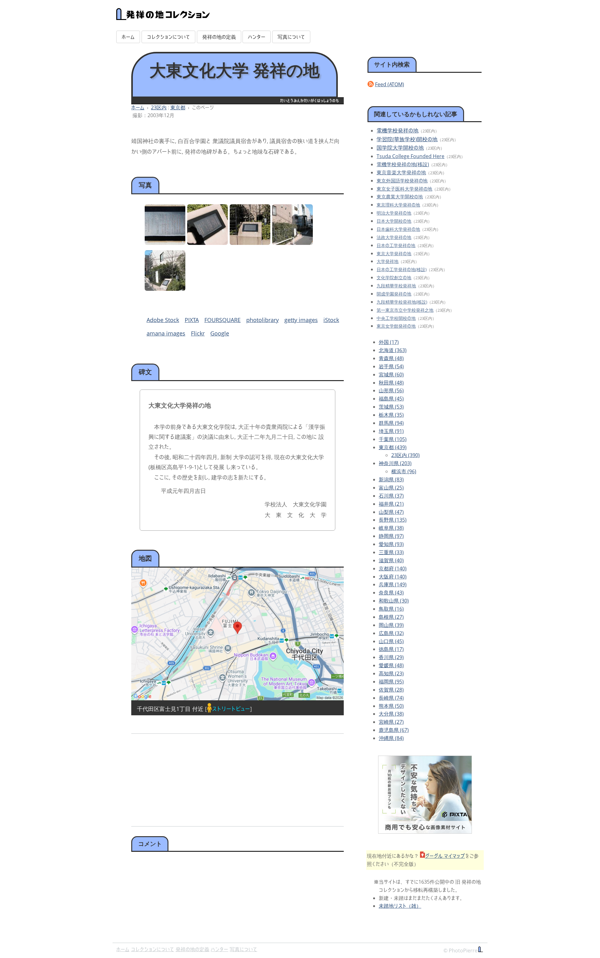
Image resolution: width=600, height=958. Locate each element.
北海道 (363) (393, 350)
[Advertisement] (183, 778)
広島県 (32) (391, 633)
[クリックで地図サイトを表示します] (237, 634)
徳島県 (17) (391, 649)
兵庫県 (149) (393, 584)
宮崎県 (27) (391, 721)
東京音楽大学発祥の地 (401, 172)
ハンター (256, 36)
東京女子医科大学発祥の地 (404, 189)
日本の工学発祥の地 (396, 245)
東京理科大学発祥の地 (398, 205)
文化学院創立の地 (394, 277)
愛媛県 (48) (391, 665)
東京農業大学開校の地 (400, 196)
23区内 (159, 107)
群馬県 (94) (391, 422)
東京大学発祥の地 (394, 253)
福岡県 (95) (391, 681)
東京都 (177, 107)
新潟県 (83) (391, 479)
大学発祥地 (387, 261)
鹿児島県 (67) (394, 730)
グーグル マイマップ (445, 855)
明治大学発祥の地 (394, 213)
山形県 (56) (391, 390)
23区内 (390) (405, 455)
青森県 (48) (391, 358)
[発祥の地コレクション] (163, 16)
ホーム (128, 36)
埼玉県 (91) (391, 431)
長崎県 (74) (391, 697)
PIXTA (192, 320)
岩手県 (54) (391, 366)
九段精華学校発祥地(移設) (402, 302)
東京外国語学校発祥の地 (402, 180)
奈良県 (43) (391, 592)
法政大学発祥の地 (394, 237)
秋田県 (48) (391, 382)
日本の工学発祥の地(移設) (402, 269)
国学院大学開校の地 (400, 147)
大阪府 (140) (393, 576)
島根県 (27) (391, 616)
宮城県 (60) (391, 374)
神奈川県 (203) (395, 463)
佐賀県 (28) (391, 689)
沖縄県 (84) (391, 738)
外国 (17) (389, 342)
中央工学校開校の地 (396, 318)
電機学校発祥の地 (397, 130)
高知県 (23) (391, 673)
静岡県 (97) (391, 536)
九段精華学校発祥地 (396, 286)
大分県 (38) (391, 713)
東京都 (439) (393, 447)
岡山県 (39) (391, 625)
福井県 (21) (391, 503)
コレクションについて (168, 36)
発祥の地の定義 (219, 36)
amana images (166, 333)
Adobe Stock (163, 320)
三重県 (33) (391, 552)
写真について (291, 36)
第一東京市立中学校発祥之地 (405, 310)
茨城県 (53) (391, 406)
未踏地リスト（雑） (400, 905)
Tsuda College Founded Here (410, 156)
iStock (331, 320)
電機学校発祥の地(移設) (403, 164)
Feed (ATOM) (389, 84)
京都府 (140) (393, 568)
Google (219, 333)
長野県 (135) (393, 519)
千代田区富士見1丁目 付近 (170, 708)
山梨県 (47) (391, 512)
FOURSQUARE (222, 320)
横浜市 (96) (403, 471)
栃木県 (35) (391, 414)
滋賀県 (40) (391, 560)
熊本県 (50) (391, 705)
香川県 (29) (391, 657)
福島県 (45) (391, 398)
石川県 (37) (391, 495)
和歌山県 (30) (394, 600)
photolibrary (262, 320)
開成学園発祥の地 (394, 294)
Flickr (198, 333)
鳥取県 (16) (391, 608)
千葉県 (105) (393, 439)
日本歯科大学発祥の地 (398, 229)
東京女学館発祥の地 (396, 326)
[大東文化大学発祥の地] (207, 242)
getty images (301, 320)
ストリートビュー (231, 708)
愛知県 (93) (391, 544)
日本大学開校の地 (394, 221)
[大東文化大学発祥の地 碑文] (165, 242)
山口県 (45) (391, 641)
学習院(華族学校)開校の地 (407, 139)
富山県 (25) (391, 487)
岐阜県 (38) (391, 527)
